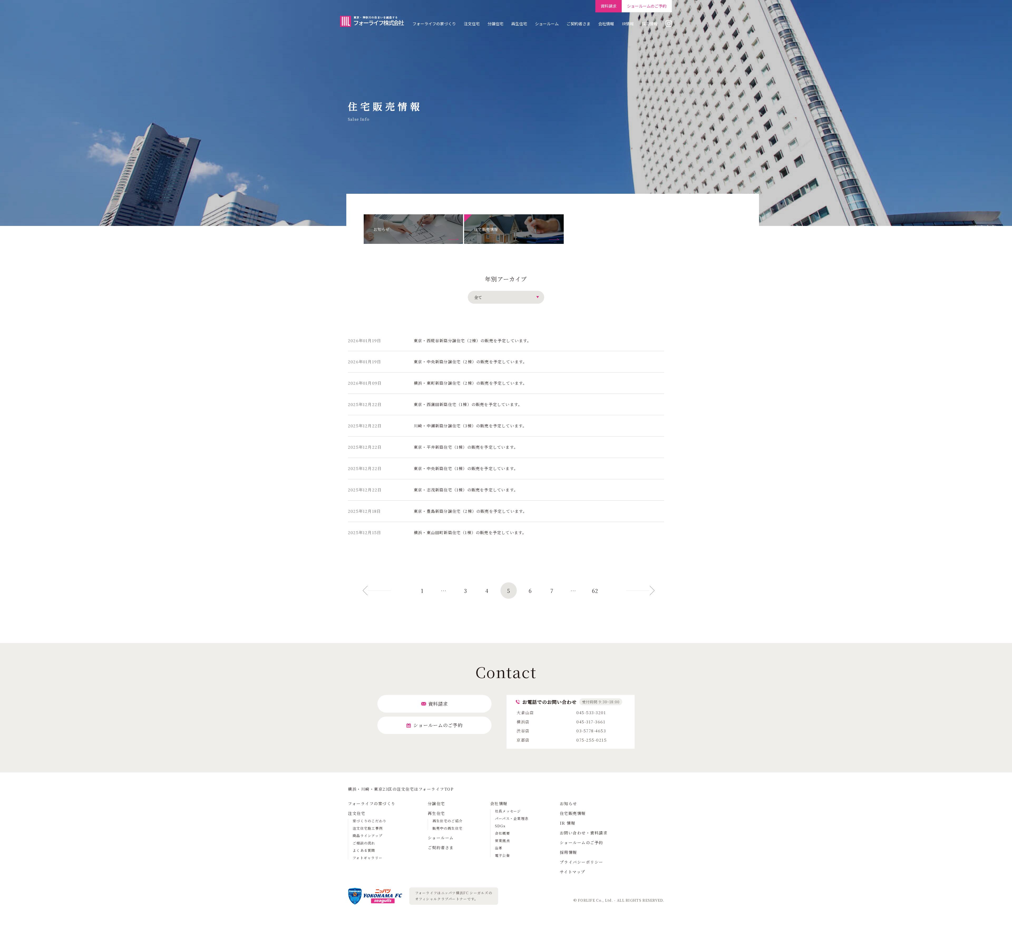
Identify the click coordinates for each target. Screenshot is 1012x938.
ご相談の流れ (364, 843)
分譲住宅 (495, 23)
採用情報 (650, 23)
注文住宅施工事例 (368, 828)
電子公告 (502, 855)
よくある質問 (364, 850)
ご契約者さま (578, 23)
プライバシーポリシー (581, 862)
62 (595, 590)
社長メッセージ (508, 811)
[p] (400, 590)
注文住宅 (472, 23)
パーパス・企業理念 (512, 818)
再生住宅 (519, 23)
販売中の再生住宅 (447, 828)
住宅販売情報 (573, 813)
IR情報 (628, 23)
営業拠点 (502, 840)
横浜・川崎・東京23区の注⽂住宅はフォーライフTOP (401, 789)
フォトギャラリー (367, 857)
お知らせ (568, 803)
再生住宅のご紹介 (447, 821)
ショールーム (547, 23)
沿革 (499, 848)
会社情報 (606, 23)
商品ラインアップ (367, 835)
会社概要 (502, 833)
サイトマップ (572, 872)
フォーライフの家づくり (434, 23)
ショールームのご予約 (581, 842)
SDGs (500, 826)
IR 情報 (568, 823)
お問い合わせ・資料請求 (584, 833)
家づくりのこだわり (370, 821)
